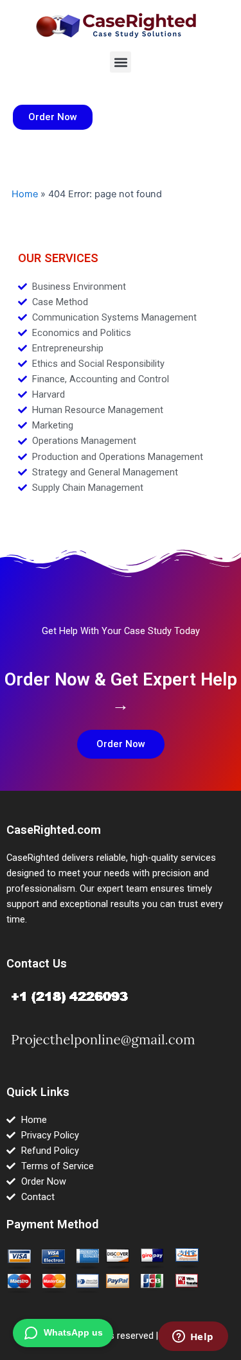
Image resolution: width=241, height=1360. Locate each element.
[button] (120, 62)
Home (25, 194)
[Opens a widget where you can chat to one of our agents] (192, 1337)
